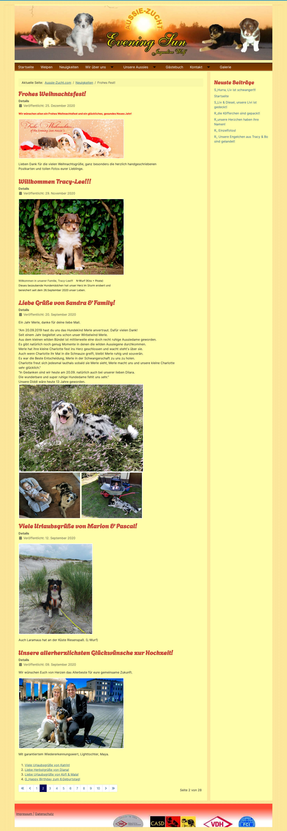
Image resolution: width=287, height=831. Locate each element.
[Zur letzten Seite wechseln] (113, 788)
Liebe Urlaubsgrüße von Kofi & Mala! (51, 774)
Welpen (47, 67)
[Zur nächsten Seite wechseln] (105, 788)
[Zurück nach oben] (280, 824)
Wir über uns (95, 67)
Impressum (24, 814)
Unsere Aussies (135, 67)
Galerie (225, 67)
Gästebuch (174, 67)
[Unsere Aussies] (153, 67)
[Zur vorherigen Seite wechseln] (30, 788)
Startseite (26, 67)
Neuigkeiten (68, 67)
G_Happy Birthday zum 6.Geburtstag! (52, 779)
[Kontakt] (207, 67)
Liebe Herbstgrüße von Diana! (47, 770)
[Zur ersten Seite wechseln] (23, 788)
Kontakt (196, 67)
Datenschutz (44, 814)
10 (98, 788)
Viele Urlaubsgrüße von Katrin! (47, 765)
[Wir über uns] (111, 67)
